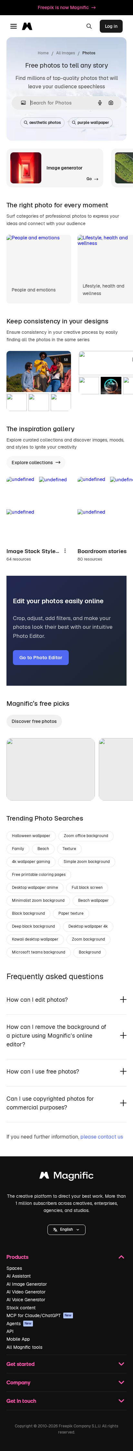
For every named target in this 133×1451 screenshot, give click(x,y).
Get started (20, 1363)
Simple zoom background (87, 861)
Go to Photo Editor (40, 657)
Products (17, 1256)
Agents (19, 1323)
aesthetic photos (45, 122)
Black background (28, 913)
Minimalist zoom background (38, 900)
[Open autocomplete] (21, 102)
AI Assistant (18, 1276)
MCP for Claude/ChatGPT (39, 1315)
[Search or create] (89, 26)
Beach (43, 848)
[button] (66, 1230)
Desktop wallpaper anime (35, 887)
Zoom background (88, 939)
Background (90, 952)
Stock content (21, 1308)
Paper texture (71, 913)
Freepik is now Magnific (63, 7)
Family (18, 848)
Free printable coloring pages (39, 874)
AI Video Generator (26, 1292)
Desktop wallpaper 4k (88, 926)
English (66, 1229)
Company (18, 1382)
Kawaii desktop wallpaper (35, 939)
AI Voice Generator (25, 1300)
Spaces (14, 1268)
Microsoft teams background (38, 952)
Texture (69, 848)
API (10, 1331)
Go (21, 788)
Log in (111, 26)
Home (43, 53)
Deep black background (33, 926)
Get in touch (21, 1400)
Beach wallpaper (93, 900)
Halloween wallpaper (31, 835)
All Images (65, 53)
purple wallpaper (93, 122)
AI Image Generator (26, 1284)
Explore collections (32, 462)
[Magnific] (66, 1177)
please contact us (101, 1136)
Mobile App (18, 1339)
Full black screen (87, 887)
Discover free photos (34, 721)
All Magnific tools (24, 1347)
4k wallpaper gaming (31, 861)
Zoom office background (86, 835)
